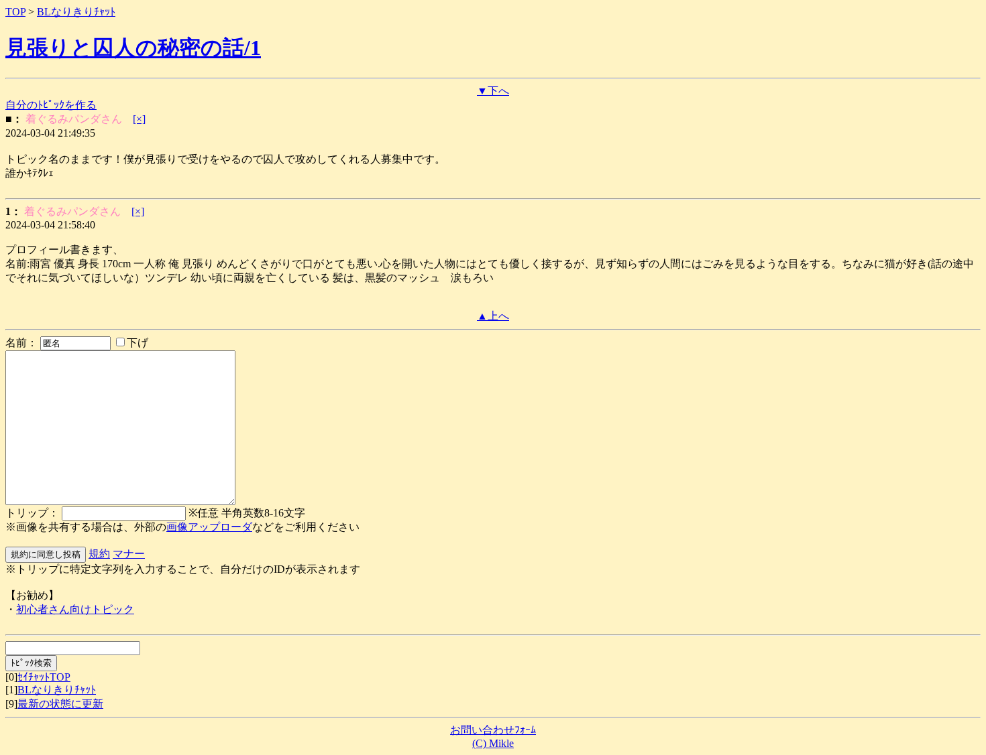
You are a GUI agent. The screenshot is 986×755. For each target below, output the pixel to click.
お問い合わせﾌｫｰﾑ (493, 730)
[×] (139, 119)
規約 (99, 553)
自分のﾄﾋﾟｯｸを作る (51, 105)
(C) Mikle (493, 743)
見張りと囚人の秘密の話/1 (133, 48)
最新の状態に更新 (60, 703)
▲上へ (493, 316)
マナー (129, 553)
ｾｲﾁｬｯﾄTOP (43, 677)
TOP (15, 11)
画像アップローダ (209, 527)
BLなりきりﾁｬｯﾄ (76, 11)
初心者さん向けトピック (75, 609)
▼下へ (493, 90)
